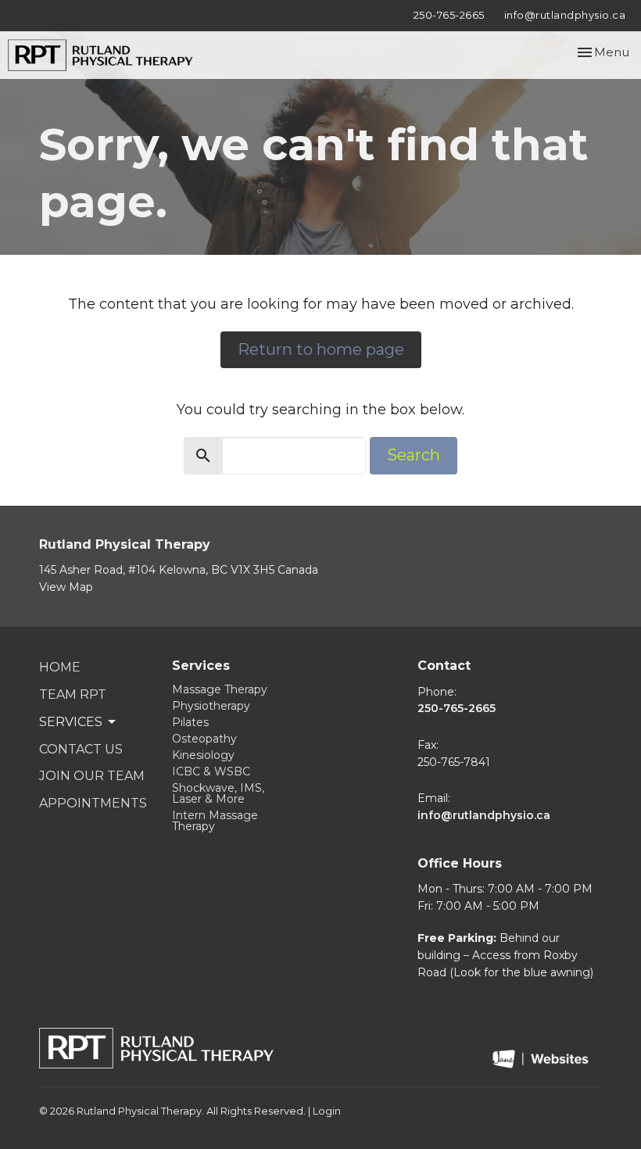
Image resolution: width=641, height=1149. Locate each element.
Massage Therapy (219, 689)
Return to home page (321, 349)
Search (413, 455)
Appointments (93, 803)
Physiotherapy (211, 706)
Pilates (190, 722)
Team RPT (72, 694)
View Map (66, 587)
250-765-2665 (449, 15)
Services (201, 665)
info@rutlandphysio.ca (565, 15)
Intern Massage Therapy (215, 820)
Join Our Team (92, 775)
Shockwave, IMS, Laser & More (218, 793)
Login (327, 1111)
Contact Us (81, 749)
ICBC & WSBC (211, 771)
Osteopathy (204, 739)
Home (60, 667)
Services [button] (70, 721)
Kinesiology (203, 755)
